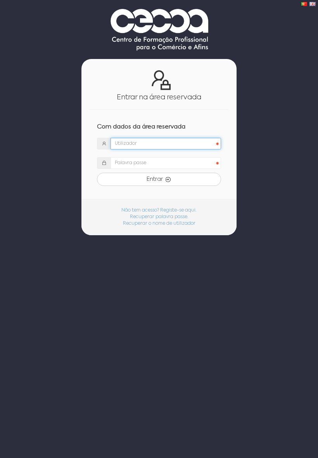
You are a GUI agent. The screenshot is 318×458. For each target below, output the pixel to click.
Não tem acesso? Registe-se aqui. (159, 210)
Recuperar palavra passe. (159, 217)
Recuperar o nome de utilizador (159, 223)
